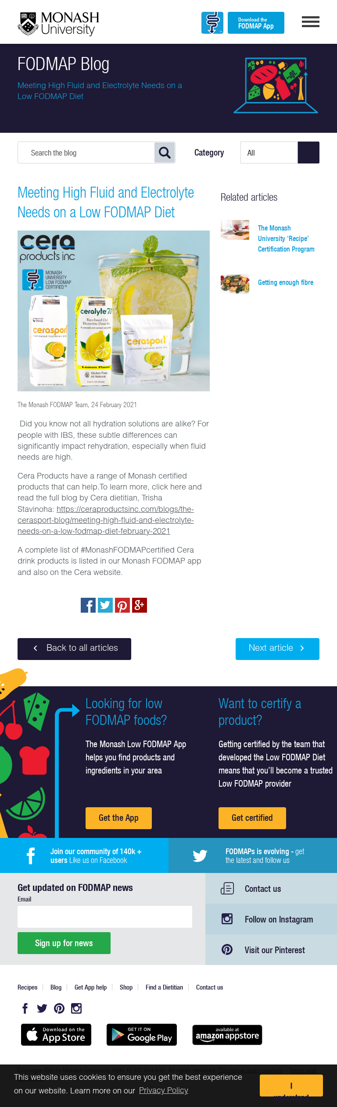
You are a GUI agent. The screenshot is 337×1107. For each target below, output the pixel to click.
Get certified (252, 817)
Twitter (42, 1008)
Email (24, 899)
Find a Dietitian (164, 987)
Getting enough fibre (285, 282)
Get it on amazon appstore (227, 1035)
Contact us (263, 888)
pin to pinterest (122, 605)
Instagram (76, 1008)
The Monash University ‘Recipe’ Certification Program (286, 238)
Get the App (119, 817)
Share (88, 605)
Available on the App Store (56, 1035)
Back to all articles (81, 649)
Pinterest (59, 1008)
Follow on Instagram (279, 919)
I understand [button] (291, 1088)
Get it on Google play (141, 1035)
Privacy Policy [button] (163, 1091)
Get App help (91, 987)
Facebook (25, 1008)
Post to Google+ (139, 605)
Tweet (105, 605)
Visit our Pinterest (275, 949)
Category (209, 152)
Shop (126, 987)
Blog (55, 987)
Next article (271, 649)
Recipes (27, 987)
